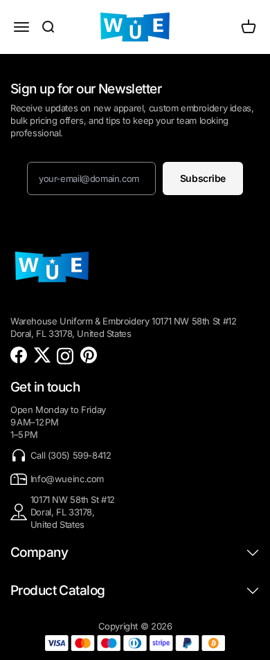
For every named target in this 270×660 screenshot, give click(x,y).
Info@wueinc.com (67, 478)
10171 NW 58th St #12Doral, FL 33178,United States (72, 512)
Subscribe (203, 178)
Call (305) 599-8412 (70, 455)
